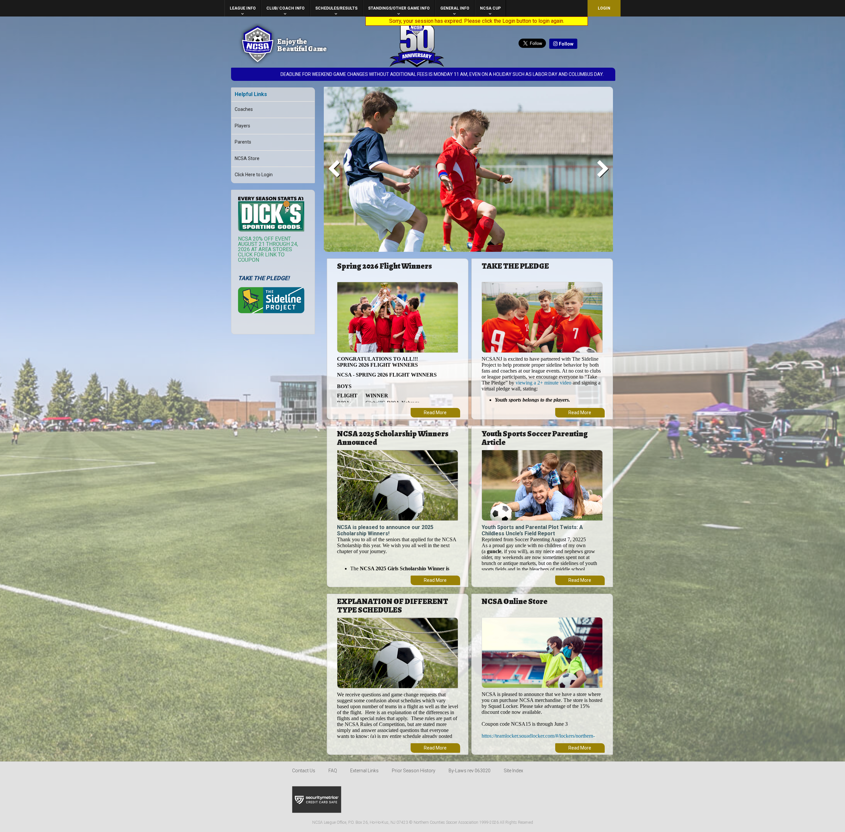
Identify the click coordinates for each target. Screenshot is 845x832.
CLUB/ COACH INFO (285, 8)
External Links (364, 770)
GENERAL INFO (454, 8)
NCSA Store (247, 158)
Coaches (244, 109)
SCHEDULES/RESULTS (336, 8)
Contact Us (303, 770)
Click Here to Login (254, 174)
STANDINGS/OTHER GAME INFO (399, 8)
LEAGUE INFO (243, 8)
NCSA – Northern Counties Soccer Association (257, 43)
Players (242, 125)
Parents (243, 142)
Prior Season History (413, 770)
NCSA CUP (490, 8)
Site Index (513, 770)
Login (604, 8)
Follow (565, 44)
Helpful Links (251, 94)
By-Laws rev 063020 (469, 770)
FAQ (332, 770)
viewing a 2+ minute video (543, 382)
